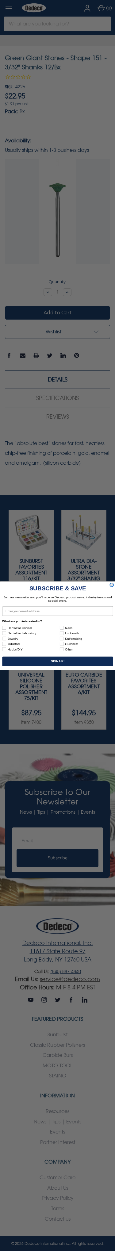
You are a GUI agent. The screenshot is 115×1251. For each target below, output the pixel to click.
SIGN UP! (57, 661)
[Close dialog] (112, 585)
